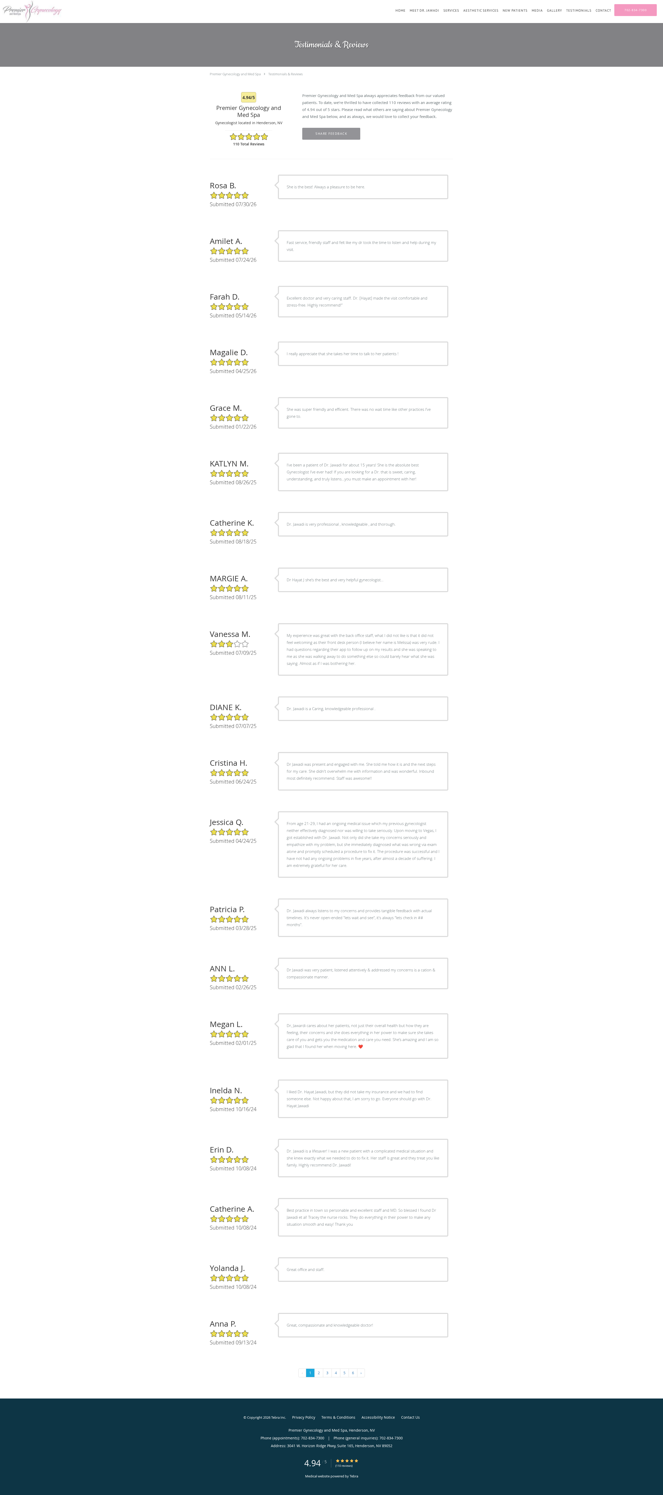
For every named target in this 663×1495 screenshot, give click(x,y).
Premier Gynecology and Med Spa (235, 74)
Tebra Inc (278, 1417)
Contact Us (410, 1417)
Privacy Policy (303, 1417)
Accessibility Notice (378, 1417)
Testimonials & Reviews (285, 74)
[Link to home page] (31, 11)
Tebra (354, 1476)
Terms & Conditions (338, 1417)
